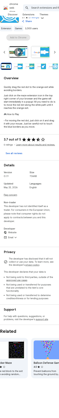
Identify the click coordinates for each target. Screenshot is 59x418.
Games (18, 28)
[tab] (12, 14)
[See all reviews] (14, 153)
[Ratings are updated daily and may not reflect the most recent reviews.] (42, 17)
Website (12, 232)
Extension (6, 28)
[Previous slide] (4, 52)
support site (42, 319)
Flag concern (10, 195)
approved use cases (16, 280)
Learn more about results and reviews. (35, 144)
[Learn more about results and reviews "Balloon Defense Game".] (42, 367)
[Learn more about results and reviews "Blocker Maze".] (4, 367)
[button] (18, 52)
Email (10, 237)
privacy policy (32, 265)
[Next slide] (55, 52)
